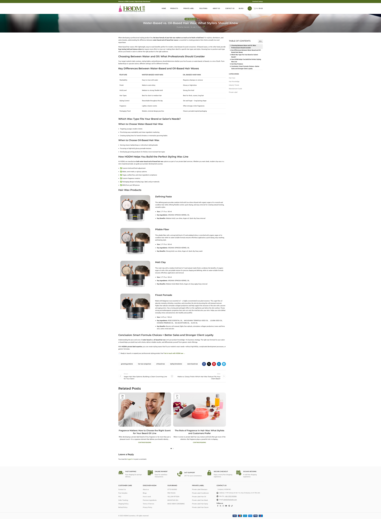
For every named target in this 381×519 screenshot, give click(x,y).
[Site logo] (131, 8)
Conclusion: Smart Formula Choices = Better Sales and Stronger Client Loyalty (245, 67)
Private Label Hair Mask (200, 500)
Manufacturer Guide (235, 89)
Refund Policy (122, 507)
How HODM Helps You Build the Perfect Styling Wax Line (246, 60)
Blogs (145, 493)
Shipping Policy (123, 504)
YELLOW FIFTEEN (173, 497)
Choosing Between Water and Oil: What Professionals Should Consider (243, 47)
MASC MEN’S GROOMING (176, 504)
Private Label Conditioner (200, 493)
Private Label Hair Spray (200, 504)
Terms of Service (148, 504)
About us (146, 489)
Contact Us (122, 489)
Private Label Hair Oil (199, 497)
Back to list (172, 376)
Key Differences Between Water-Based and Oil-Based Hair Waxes (246, 51)
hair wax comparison (144, 364)
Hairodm (187, 27)
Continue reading (144, 442)
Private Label (233, 92)
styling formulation (176, 364)
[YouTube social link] (226, 505)
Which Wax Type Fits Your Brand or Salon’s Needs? (244, 56)
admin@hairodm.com (230, 500)
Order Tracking (123, 500)
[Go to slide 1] (171, 448)
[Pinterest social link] (214, 364)
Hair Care (232, 78)
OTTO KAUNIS (172, 489)
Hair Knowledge (190, 19)
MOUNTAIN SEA (172, 500)
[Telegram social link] (224, 364)
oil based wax (160, 364)
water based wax (192, 364)
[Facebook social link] (204, 364)
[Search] (250, 8)
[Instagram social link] (223, 505)
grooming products (127, 364)
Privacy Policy (147, 507)
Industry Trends (234, 85)
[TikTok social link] (232, 505)
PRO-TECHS (171, 493)
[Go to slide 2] (173, 448)
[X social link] (209, 364)
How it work (147, 497)
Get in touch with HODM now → (174, 353)
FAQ (119, 497)
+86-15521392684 (231, 496)
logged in (130, 459)
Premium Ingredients (150, 500)
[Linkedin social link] (219, 364)
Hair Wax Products (237, 64)
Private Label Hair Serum (200, 507)
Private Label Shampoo (199, 489)
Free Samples (122, 493)
